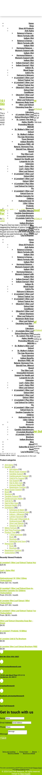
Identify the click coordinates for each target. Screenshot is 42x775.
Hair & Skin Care (16, 483)
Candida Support (16, 474)
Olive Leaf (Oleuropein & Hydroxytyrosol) (19, 520)
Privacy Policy (23, 752)
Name (2, 718)
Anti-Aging (29, 31)
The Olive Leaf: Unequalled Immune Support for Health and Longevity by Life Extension (24, 159)
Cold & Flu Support (17, 478)
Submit (3, 738)
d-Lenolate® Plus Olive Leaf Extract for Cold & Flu (24, 186)
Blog (32, 225)
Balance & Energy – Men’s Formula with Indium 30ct (25, 35)
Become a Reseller (13, 753)
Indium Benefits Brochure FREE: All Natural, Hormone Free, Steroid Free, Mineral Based (24, 147)
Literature (29, 112)
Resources (9, 544)
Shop (31, 26)
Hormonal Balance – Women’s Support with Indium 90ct (24, 58)
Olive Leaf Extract (26, 171)
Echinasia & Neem (16, 510)
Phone (2, 727)
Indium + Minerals (16, 514)
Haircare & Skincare (25, 75)
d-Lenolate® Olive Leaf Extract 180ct (24, 180)
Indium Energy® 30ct (25, 63)
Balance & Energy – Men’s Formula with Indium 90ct (25, 43)
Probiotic (30, 206)
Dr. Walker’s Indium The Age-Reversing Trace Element (26, 136)
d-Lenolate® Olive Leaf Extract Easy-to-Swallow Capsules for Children (24, 194)
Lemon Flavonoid (16, 517)
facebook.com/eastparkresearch (12, 696)
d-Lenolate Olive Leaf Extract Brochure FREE (24, 115)
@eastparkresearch (7, 686)
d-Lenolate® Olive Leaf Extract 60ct (24, 175)
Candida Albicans (26, 211)
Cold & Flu (29, 73)
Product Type (10, 532)
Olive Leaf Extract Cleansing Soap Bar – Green (25, 107)
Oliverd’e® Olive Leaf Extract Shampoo (25, 96)
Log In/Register (27, 235)
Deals (31, 233)
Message (3, 734)
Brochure (8, 494)
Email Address (6, 723)
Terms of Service (20, 769)
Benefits (8, 467)
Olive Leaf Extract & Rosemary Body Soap (25, 101)
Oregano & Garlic (16, 526)
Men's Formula (11, 528)
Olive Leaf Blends (16, 523)
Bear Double (25, 774)
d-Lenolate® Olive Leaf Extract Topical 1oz (24, 79)
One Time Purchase (13, 530)
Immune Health (15, 485)
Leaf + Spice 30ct (26, 166)
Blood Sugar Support (17, 471)
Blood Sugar (28, 70)
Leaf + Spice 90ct (26, 169)
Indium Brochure (27, 223)
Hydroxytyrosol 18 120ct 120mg (26, 202)
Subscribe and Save (17, 541)
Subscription (10, 553)
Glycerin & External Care (19, 512)
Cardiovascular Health (14, 499)
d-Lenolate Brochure (25, 216)
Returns (34, 752)
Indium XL (29, 68)
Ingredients (9, 508)
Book (7, 492)
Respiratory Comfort (17, 487)
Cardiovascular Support (19, 476)
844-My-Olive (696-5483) (9, 657)
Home (31, 23)
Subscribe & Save (26, 230)
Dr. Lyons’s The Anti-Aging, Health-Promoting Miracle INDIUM (25, 123)
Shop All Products (26, 28)
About (31, 228)
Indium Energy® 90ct (25, 65)
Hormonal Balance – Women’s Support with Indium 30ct (24, 50)
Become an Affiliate (29, 753)
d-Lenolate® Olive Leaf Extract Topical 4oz (24, 83)
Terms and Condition (9, 752)
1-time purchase (16, 535)
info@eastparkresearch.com (10, 666)
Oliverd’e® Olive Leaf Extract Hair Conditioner (25, 90)
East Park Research (7, 706)
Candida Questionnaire (24, 213)
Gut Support (14, 480)
